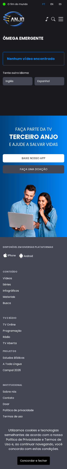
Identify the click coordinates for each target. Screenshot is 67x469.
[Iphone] (9, 256)
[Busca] (53, 19)
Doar (6, 404)
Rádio (6, 337)
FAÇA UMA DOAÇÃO (33, 169)
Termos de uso (13, 416)
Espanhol (43, 81)
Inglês (9, 81)
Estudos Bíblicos (13, 358)
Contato (8, 398)
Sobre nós (9, 392)
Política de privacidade (18, 410)
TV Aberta (10, 343)
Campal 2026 (12, 370)
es (60, 4)
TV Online (9, 325)
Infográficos (11, 291)
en (52, 4)
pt (43, 4)
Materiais (9, 297)
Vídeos (7, 278)
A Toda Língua (12, 364)
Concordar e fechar (33, 461)
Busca (7, 303)
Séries (7, 284)
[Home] (18, 19)
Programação (12, 331)
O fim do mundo (18, 4)
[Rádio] (46, 19)
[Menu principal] (60, 19)
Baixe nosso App (33, 158)
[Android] (26, 256)
